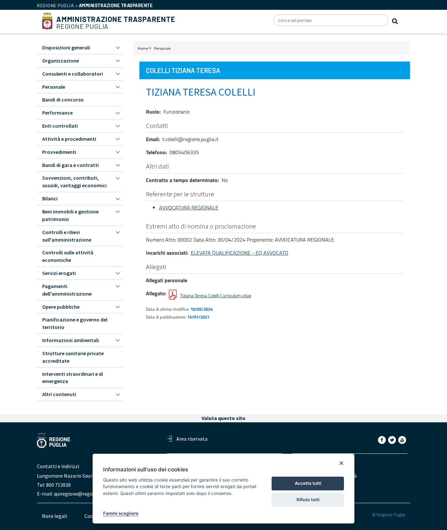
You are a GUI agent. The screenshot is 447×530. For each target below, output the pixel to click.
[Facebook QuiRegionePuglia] (382, 440)
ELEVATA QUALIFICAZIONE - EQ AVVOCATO (239, 253)
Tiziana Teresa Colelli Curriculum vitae (215, 295)
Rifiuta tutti (307, 499)
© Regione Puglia (388, 515)
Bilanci (50, 198)
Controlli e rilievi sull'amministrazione (66, 236)
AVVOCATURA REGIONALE (188, 207)
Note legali (54, 516)
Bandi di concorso (63, 99)
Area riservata (191, 438)
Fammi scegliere (120, 513)
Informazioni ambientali (70, 340)
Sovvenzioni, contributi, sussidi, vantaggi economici (74, 181)
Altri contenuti (59, 394)
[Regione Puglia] (47, 21)
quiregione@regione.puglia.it (86, 493)
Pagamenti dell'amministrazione (67, 290)
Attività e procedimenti (69, 139)
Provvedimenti (59, 152)
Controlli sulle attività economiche (67, 256)
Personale (162, 48)
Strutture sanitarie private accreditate (73, 357)
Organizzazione (60, 60)
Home (143, 48)
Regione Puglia (115, 22)
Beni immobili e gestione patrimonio (70, 215)
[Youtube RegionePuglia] (402, 440)
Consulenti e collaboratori (72, 73)
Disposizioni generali (66, 47)
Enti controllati (60, 125)
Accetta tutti (308, 483)
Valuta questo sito (223, 418)
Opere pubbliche (61, 306)
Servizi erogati (59, 273)
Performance (57, 112)
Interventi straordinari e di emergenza (72, 378)
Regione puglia (55, 5)
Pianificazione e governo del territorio (74, 323)
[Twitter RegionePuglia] (392, 440)
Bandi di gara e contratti (70, 165)
